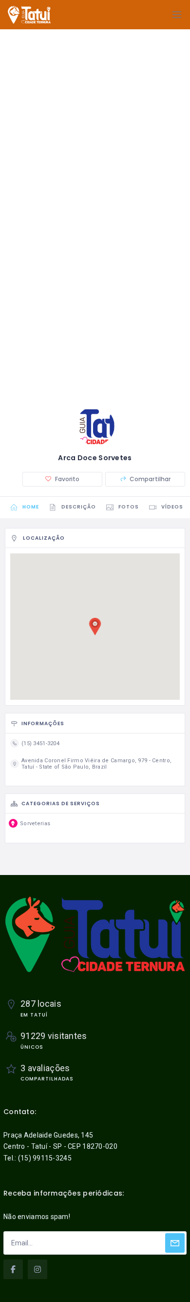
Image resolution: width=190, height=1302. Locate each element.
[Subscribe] (175, 1243)
